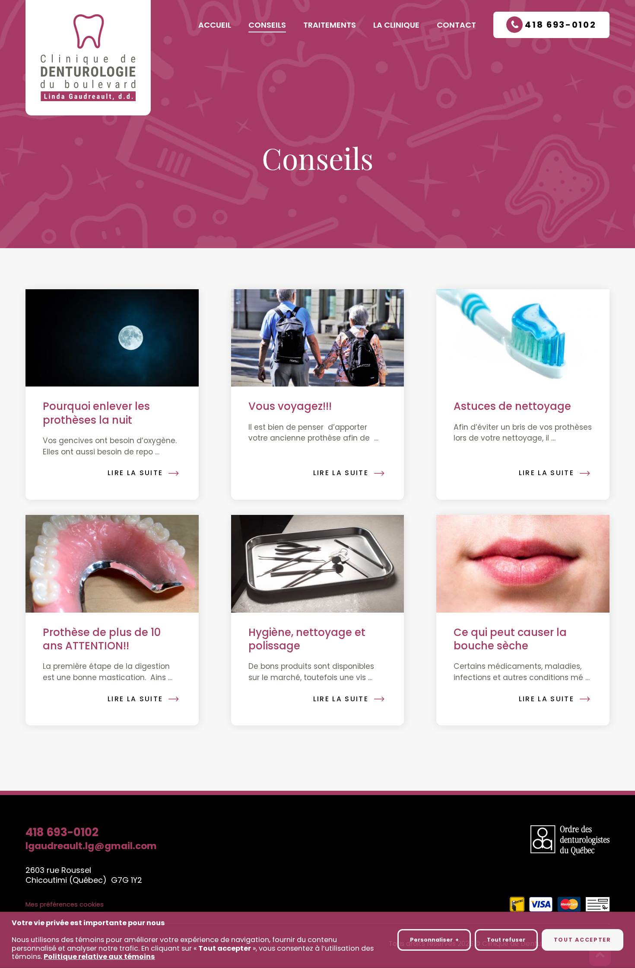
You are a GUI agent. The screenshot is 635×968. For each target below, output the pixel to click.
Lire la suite (135, 472)
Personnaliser (434, 939)
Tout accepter (582, 939)
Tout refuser (506, 939)
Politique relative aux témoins (99, 956)
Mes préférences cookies (64, 904)
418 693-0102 (61, 832)
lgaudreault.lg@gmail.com (91, 846)
